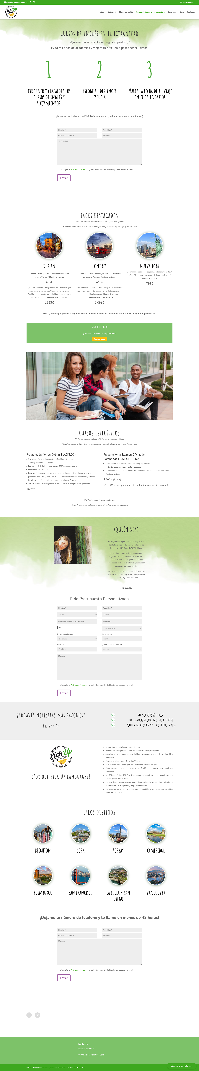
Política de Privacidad (80, 170)
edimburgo (43, 892)
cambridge (156, 850)
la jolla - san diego (118, 895)
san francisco (81, 892)
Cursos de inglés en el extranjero (150, 12)
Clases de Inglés (126, 12)
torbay (118, 850)
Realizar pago (99, 339)
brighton (43, 850)
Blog (182, 12)
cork (81, 850)
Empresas (172, 12)
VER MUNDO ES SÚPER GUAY (151, 715)
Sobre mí (112, 12)
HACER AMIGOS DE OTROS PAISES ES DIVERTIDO (151, 720)
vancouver (156, 892)
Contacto (191, 12)
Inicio (102, 12)
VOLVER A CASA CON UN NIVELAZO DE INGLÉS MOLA (151, 725)
